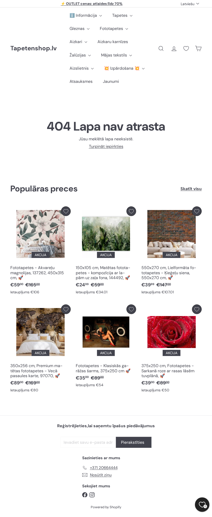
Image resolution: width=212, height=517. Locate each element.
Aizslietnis (80, 68)
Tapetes (120, 15)
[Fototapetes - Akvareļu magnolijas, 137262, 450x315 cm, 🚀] (40, 251)
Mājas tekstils (114, 55)
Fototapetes (112, 28)
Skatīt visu (191, 188)
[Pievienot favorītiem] (66, 211)
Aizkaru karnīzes (112, 41)
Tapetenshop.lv (33, 48)
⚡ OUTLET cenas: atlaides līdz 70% (92, 3)
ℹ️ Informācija (84, 15)
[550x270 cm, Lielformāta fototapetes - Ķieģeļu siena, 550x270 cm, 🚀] (171, 251)
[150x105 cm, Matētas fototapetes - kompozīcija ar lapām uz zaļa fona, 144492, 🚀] (106, 251)
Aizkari (76, 41)
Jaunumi (111, 81)
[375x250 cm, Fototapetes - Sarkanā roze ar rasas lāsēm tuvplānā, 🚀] (171, 349)
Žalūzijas (78, 55)
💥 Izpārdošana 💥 (122, 68)
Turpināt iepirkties (106, 146)
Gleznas (78, 28)
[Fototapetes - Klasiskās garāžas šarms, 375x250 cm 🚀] (106, 347)
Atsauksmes (81, 81)
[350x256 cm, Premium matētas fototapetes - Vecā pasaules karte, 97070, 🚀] (40, 349)
